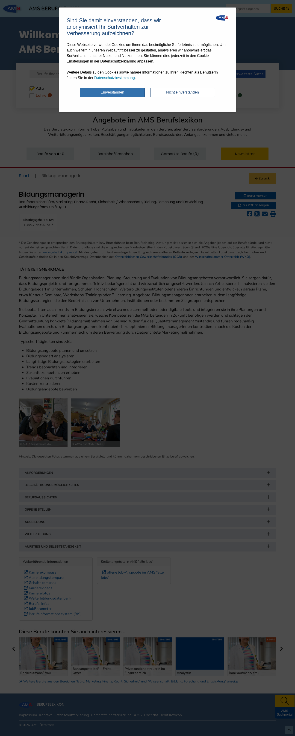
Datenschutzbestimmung (114, 78)
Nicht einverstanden (182, 92)
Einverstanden (112, 92)
